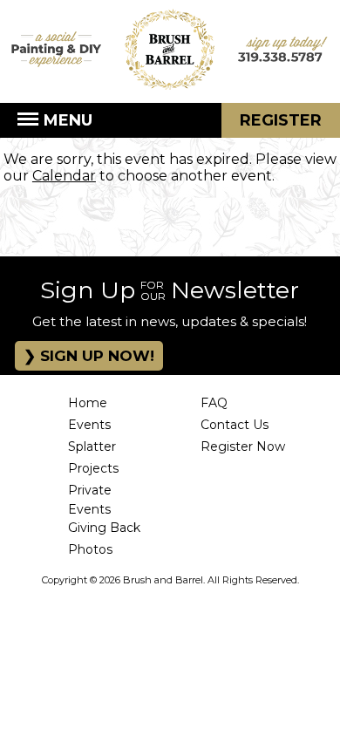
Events (89, 425)
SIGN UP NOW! (95, 356)
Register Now (243, 446)
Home (87, 403)
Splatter (92, 446)
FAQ (214, 403)
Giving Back (104, 527)
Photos (90, 549)
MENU (65, 120)
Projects (93, 468)
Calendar (64, 175)
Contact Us (235, 425)
